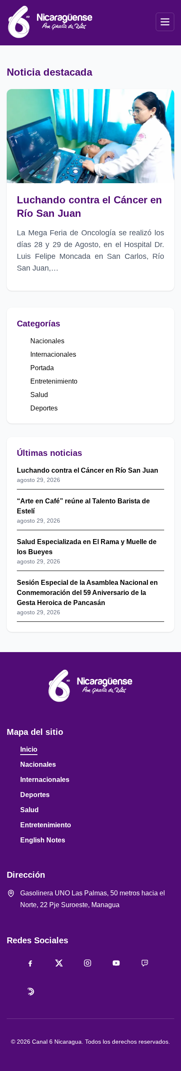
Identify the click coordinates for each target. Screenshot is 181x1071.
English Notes (42, 840)
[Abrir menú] (165, 22)
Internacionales (53, 354)
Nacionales (47, 341)
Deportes (44, 408)
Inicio (28, 749)
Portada (42, 367)
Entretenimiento (53, 381)
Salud (39, 394)
